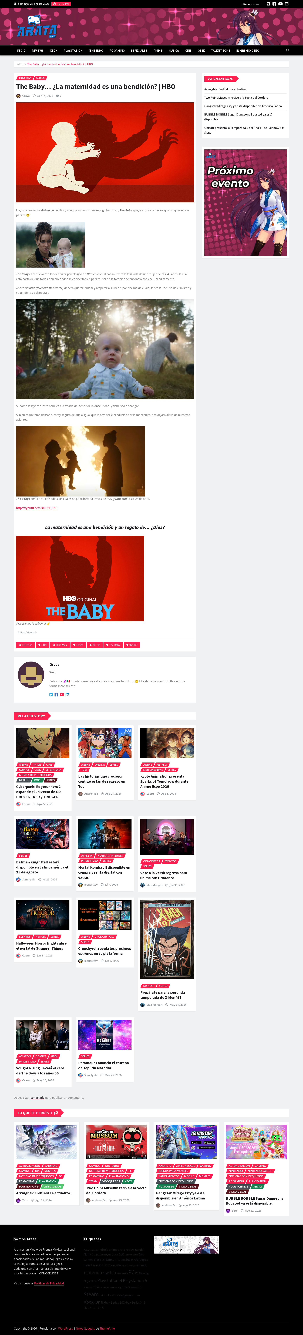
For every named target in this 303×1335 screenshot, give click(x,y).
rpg (120, 1287)
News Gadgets (85, 1328)
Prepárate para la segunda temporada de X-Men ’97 (162, 995)
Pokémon (88, 1287)
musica (125, 1265)
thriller (133, 645)
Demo (115, 1254)
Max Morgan (154, 885)
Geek (201, 50)
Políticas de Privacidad (49, 1283)
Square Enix (135, 1287)
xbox (137, 1295)
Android (102, 1250)
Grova (26, 95)
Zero (25, 1200)
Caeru (26, 804)
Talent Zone (220, 50)
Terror (96, 645)
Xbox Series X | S (94, 1308)
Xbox (54, 50)
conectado (38, 1098)
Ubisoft (111, 1295)
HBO (44, 645)
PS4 (96, 1286)
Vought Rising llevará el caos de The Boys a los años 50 (40, 1071)
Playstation (90, 1281)
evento (116, 1260)
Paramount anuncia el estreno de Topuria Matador (103, 1065)
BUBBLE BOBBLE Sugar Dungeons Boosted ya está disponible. (254, 1201)
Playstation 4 (109, 1280)
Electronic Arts (131, 1254)
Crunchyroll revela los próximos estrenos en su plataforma (104, 951)
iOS (136, 1260)
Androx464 (91, 793)
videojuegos (125, 1295)
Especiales (139, 50)
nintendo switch (100, 1272)
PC (131, 1272)
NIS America (122, 1273)
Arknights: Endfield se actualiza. (225, 89)
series (79, 645)
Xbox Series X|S (134, 1302)
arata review (126, 1250)
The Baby (114, 645)
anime (113, 1250)
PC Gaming (117, 50)
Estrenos (27, 645)
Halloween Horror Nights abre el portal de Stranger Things (41, 946)
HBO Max (61, 645)
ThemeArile (107, 1328)
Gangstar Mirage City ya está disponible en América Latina (243, 106)
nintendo (141, 1265)
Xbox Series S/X (114, 1302)
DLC (121, 1254)
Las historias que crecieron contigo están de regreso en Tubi (101, 781)
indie (129, 1260)
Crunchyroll (105, 1254)
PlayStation (73, 50)
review (103, 1287)
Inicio (21, 50)
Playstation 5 (135, 1280)
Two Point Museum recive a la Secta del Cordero (236, 98)
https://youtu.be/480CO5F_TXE (36, 508)
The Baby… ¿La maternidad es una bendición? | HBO (60, 64)
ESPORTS (107, 1259)
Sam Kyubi (28, 879)
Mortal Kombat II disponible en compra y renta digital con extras (104, 872)
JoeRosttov (91, 884)
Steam (91, 1294)
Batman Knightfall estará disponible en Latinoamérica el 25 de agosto (42, 867)
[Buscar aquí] (287, 50)
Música (174, 50)
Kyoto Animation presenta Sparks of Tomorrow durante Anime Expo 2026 (164, 781)
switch (102, 1295)
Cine (188, 50)
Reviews (38, 50)
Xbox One (93, 1302)
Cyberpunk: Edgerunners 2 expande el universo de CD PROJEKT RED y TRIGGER (38, 791)
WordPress (65, 1328)
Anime (158, 50)
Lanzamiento (101, 1265)
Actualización (90, 1250)
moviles (116, 1265)
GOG (123, 1259)
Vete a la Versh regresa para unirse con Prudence (163, 875)
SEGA (125, 1287)
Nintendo (96, 50)
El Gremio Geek (247, 50)
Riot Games (112, 1287)
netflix (132, 1265)
